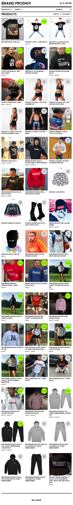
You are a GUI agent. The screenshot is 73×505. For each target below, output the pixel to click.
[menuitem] (6, 9)
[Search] (70, 9)
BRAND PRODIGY (16, 3)
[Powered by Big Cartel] (36, 500)
